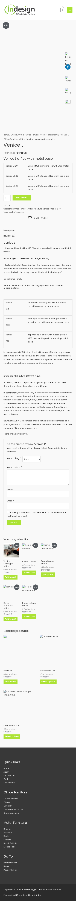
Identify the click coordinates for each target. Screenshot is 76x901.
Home (6, 135)
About (6, 772)
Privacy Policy (10, 870)
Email (10, 501)
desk (11, 212)
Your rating (14, 458)
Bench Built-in (10, 843)
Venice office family (50, 135)
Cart (6, 779)
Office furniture (17, 135)
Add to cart (21, 197)
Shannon (8, 832)
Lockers (7, 839)
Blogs (6, 866)
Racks (7, 836)
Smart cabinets (11, 813)
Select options (48, 681)
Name (10, 489)
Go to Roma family (13, 279)
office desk (19, 212)
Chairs (7, 802)
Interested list (10, 862)
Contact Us (9, 782)
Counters (8, 806)
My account (9, 775)
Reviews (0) (9, 236)
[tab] (38, 230)
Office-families (11, 798)
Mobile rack (9, 847)
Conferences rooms (13, 809)
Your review (14, 467)
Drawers (7, 829)
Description (9, 230)
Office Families (32, 135)
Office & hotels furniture (49, 889)
